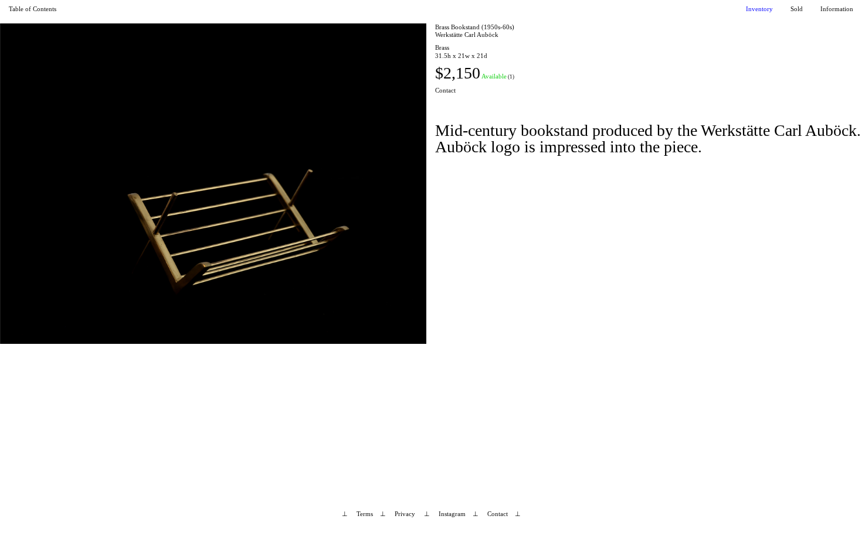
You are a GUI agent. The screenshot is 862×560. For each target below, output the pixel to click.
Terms (365, 513)
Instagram (452, 513)
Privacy (405, 513)
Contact (445, 90)
